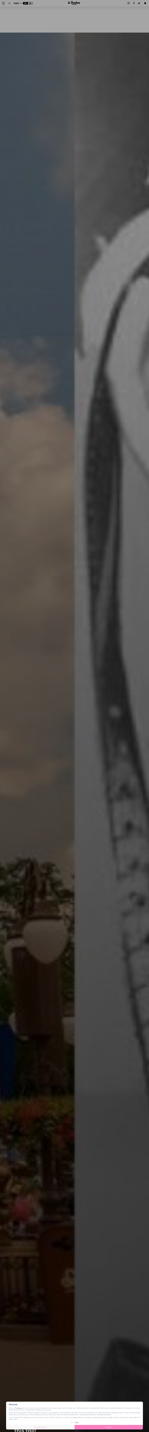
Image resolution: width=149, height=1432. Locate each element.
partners (19, 1408)
